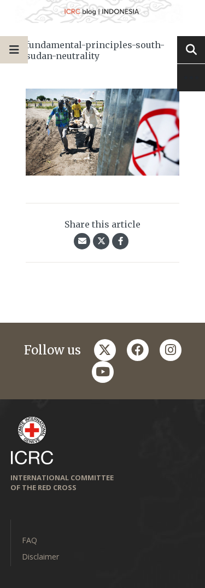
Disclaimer (40, 556)
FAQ (29, 540)
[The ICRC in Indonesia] (102, 11)
